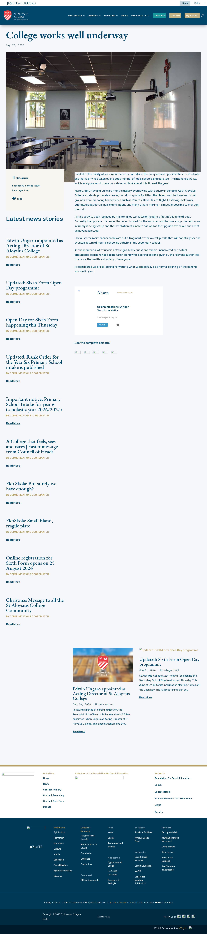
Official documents (90, 880)
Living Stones (168, 846)
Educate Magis (162, 792)
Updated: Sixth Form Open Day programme (34, 285)
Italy (150, 902)
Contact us (86, 864)
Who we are (75, 15)
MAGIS (138, 871)
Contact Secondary (53, 795)
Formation (59, 838)
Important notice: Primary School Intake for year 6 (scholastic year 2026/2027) (34, 404)
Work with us (139, 15)
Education (59, 860)
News (124, 15)
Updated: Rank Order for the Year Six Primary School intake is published (34, 361)
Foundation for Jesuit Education (172, 778)
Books (111, 838)
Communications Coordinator (29, 256)
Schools (93, 15)
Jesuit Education (143, 866)
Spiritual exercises (63, 870)
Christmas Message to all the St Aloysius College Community (35, 605)
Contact (159, 15)
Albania (142, 902)
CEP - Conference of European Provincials (84, 902)
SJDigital (183, 928)
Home (46, 778)
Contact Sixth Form (53, 801)
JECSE (158, 785)
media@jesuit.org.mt (107, 317)
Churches (85, 859)
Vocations (59, 843)
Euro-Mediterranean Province (124, 902)
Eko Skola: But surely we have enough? (31, 486)
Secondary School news (26, 185)
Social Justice (61, 865)
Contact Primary (52, 790)
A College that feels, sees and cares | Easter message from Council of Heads (32, 446)
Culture (57, 849)
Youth (57, 854)
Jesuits (159, 812)
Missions (58, 876)
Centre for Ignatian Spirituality (140, 880)
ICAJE (158, 805)
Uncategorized (20, 190)
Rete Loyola (167, 852)
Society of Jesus (52, 902)
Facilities (109, 15)
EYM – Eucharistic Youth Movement (173, 798)
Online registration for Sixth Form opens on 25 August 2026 (30, 562)
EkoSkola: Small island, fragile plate (29, 523)
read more (13, 264)
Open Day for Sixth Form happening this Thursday (32, 322)
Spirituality (59, 832)
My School (192, 15)
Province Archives (143, 832)
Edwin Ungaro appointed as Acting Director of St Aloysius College (34, 245)
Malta (158, 902)
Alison (103, 292)
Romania (168, 902)
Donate (175, 15)
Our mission (86, 853)
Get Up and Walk (169, 832)
